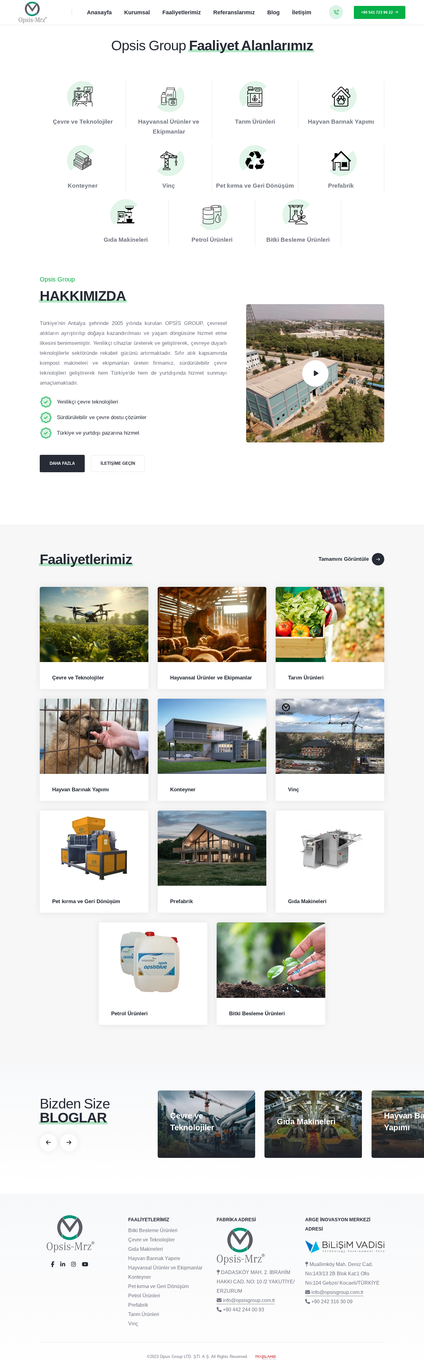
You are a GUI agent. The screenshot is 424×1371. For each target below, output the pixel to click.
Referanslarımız (234, 12)
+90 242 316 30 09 (332, 1301)
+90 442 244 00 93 (243, 1309)
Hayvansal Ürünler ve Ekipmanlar (211, 678)
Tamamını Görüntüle (343, 559)
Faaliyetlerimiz (181, 12)
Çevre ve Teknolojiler (83, 121)
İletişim (301, 12)
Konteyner (82, 185)
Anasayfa (99, 12)
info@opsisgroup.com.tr (249, 1300)
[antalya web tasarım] (263, 1356)
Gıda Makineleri (126, 239)
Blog (273, 12)
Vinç (168, 185)
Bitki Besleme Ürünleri (298, 239)
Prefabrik (341, 185)
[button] (48, 1142)
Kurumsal (137, 12)
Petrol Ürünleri (212, 239)
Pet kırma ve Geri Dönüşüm (255, 185)
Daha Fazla (62, 463)
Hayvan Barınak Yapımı (341, 121)
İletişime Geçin (118, 463)
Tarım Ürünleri (255, 121)
